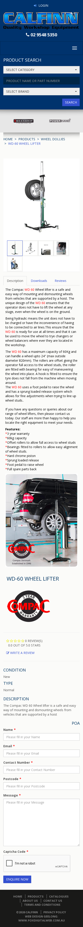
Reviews (60, 281)
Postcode (10, 779)
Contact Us (52, 901)
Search (71, 102)
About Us (30, 901)
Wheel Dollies (53, 139)
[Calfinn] (41, 20)
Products (26, 139)
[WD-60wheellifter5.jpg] (41, 520)
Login (43, 5)
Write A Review (22, 653)
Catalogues (59, 896)
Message (10, 795)
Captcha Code (14, 851)
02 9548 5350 (44, 35)
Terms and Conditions (42, 905)
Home (8, 139)
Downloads (39, 281)
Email (7, 746)
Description (15, 281)
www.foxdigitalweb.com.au (41, 920)
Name (8, 730)
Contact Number (16, 762)
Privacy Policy (54, 912)
